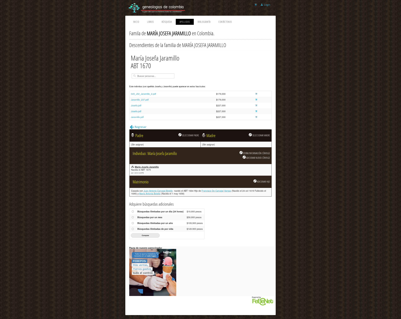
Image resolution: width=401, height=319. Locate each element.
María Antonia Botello (150, 193)
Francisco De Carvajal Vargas (216, 190)
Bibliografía (204, 22)
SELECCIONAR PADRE (190, 135)
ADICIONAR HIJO (263, 181)
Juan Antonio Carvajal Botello (158, 190)
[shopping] (256, 4)
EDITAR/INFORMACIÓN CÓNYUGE (256, 153)
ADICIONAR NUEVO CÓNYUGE (258, 157)
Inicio (136, 22)
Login (267, 4)
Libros (150, 22)
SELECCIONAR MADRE (261, 135)
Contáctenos (225, 22)
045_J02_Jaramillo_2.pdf (143, 93)
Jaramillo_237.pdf (140, 99)
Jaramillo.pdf (137, 117)
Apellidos (185, 22)
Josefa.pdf (136, 105)
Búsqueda (167, 22)
